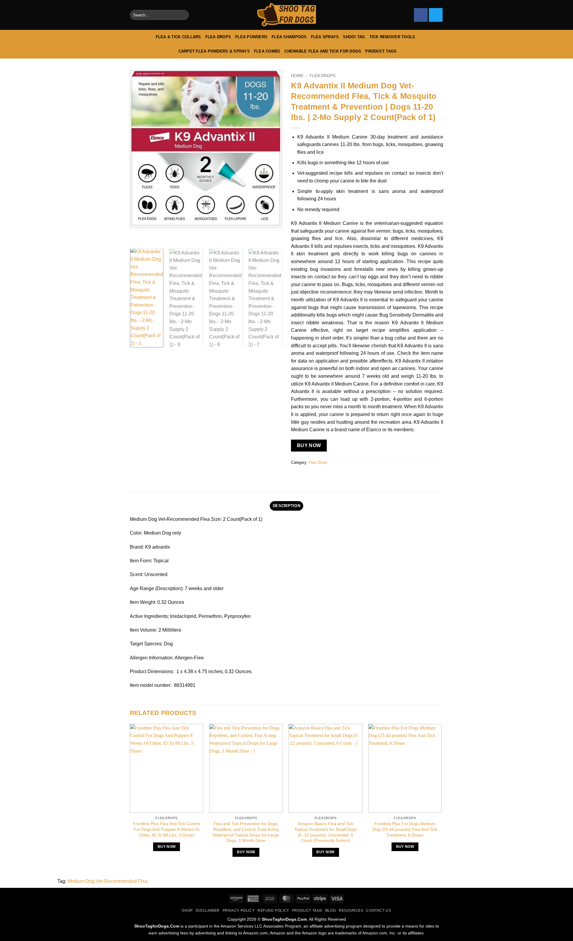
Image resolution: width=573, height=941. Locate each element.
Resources (351, 910)
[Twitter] (436, 15)
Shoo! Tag (354, 37)
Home (297, 75)
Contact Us (378, 910)
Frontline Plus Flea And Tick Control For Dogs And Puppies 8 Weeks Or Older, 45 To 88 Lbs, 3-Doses (166, 829)
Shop (187, 910)
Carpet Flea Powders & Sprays (214, 51)
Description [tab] (286, 505)
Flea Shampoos (289, 37)
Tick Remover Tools (392, 37)
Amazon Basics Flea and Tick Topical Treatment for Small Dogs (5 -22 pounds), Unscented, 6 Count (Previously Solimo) (325, 832)
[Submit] (183, 15)
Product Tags (381, 51)
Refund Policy (273, 910)
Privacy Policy (239, 910)
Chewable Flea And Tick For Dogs (322, 51)
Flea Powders (251, 37)
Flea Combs (267, 51)
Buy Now (309, 445)
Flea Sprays (325, 37)
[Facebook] (421, 15)
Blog (330, 910)
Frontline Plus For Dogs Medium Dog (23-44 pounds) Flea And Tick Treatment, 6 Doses (404, 829)
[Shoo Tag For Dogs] (286, 15)
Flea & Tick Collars (178, 37)
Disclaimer (208, 910)
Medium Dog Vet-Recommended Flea (107, 881)
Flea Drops (218, 37)
